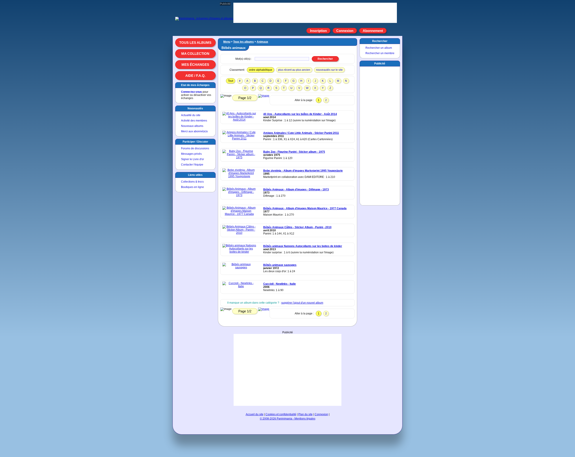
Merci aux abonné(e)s (194, 131)
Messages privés (191, 153)
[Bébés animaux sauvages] (239, 267)
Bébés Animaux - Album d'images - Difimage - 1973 (296, 189)
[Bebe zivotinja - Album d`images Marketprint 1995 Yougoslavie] (239, 176)
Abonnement (373, 31)
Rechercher (379, 41)
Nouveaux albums (192, 126)
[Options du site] (392, 31)
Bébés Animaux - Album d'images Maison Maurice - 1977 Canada (305, 208)
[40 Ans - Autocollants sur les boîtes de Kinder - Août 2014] (239, 119)
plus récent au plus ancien (294, 69)
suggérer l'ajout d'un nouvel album (302, 302)
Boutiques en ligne (192, 187)
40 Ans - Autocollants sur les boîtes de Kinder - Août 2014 (300, 114)
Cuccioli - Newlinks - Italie (279, 283)
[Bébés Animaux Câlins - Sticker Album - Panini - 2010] (239, 232)
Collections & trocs (192, 181)
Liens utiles (195, 175)
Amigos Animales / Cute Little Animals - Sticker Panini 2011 (301, 133)
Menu (226, 41)
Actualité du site (190, 115)
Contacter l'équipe (192, 164)
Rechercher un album (378, 47)
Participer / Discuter (195, 141)
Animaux (262, 41)
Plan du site (305, 414)
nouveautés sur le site (329, 69)
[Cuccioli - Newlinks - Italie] (239, 286)
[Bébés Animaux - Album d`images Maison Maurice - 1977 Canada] (239, 214)
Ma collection (195, 53)
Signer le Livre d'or (192, 159)
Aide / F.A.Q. (195, 75)
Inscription (318, 31)
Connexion (344, 31)
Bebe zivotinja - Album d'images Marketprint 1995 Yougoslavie (303, 170)
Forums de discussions (195, 148)
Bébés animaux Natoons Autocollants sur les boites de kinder (302, 246)
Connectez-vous (191, 91)
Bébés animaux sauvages (279, 265)
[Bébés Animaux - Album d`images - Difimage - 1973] (239, 195)
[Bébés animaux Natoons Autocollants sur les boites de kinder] (239, 251)
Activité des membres (194, 120)
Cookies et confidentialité (280, 414)
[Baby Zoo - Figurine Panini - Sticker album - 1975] (239, 157)
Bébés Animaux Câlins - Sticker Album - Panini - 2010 (297, 227)
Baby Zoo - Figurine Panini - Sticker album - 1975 (294, 151)
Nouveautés (195, 108)
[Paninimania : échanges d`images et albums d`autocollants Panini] (217, 18)
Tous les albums (195, 42)
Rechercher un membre (379, 53)
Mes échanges (195, 64)
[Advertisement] (287, 370)
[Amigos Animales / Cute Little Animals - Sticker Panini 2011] (239, 138)
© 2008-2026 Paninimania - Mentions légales (287, 418)
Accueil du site (254, 414)
